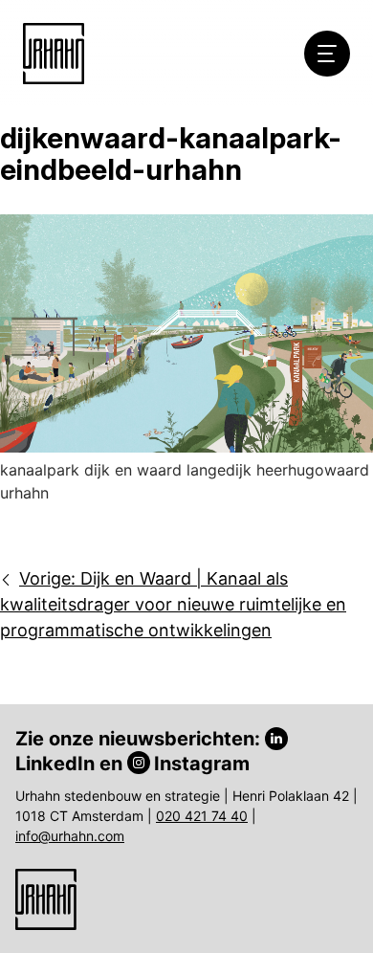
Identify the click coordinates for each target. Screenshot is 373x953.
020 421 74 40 (202, 816)
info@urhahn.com (69, 836)
